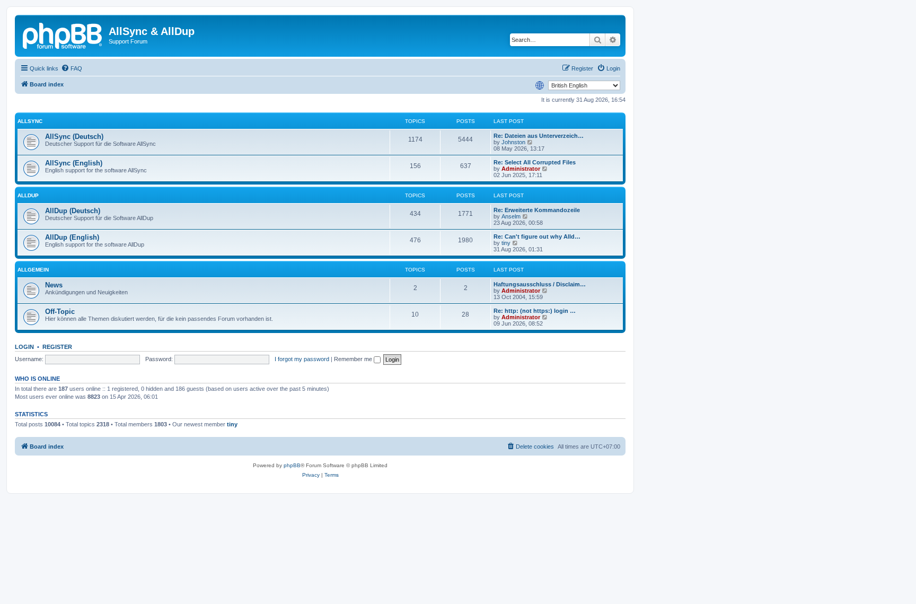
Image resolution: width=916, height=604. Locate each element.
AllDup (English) (72, 237)
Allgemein (33, 270)
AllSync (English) (73, 163)
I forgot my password (302, 359)
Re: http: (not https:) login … (535, 311)
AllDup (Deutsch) (72, 211)
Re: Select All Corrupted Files (535, 162)
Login (24, 347)
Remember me (354, 359)
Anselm (511, 216)
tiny (505, 243)
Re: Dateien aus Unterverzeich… (539, 136)
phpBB (292, 465)
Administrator (520, 168)
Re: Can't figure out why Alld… (537, 236)
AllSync (29, 121)
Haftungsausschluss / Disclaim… (540, 284)
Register (57, 347)
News (54, 285)
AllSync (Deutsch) (74, 137)
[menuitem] (71, 68)
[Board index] (63, 34)
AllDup (28, 195)
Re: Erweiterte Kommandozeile (537, 210)
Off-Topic (60, 312)
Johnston (513, 142)
